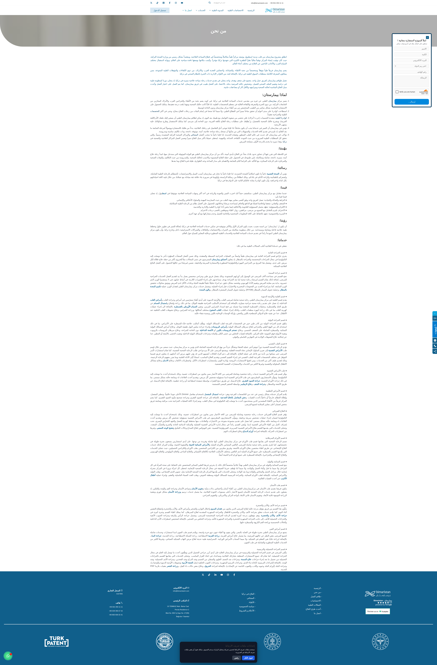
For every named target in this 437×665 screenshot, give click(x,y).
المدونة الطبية (218, 10)
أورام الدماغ (248, 431)
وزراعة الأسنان (174, 492)
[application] (210, 10)
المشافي (194, 135)
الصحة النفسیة (273, 174)
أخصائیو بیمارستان (219, 259)
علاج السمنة (246, 559)
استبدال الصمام (160, 303)
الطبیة (278, 118)
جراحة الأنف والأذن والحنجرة (274, 515)
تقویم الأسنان (197, 488)
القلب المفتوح (215, 310)
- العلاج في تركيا (248, 594)
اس (165, 193)
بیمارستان (272, 101)
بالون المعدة (204, 290)
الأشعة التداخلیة (206, 330)
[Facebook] (170, 3)
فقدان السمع (216, 509)
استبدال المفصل (211, 394)
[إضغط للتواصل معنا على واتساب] (8, 655)
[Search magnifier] (209, 2)
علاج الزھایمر (246, 384)
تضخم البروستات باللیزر (226, 330)
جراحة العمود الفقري (251, 381)
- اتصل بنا (318, 613)
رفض (236, 658)
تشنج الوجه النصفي (165, 428)
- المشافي (251, 598)
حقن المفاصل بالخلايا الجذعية (233, 397)
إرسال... (411, 102)
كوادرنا (284, 118)
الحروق (208, 566)
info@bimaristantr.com (181, 591)
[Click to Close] (427, 37)
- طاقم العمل (316, 596)
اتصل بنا (188, 10)
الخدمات (201, 10)
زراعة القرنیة (214, 536)
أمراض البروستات (218, 327)
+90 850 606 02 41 (116, 614)
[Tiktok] (157, 3)
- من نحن (318, 592)
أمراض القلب (156, 300)
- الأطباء (252, 602)
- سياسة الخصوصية (247, 606)
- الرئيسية (318, 588)
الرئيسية (251, 10)
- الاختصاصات (316, 601)
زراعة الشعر (172, 566)
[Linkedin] (164, 3)
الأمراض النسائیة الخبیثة (199, 445)
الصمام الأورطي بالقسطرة (186, 306)
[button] (218, 5)
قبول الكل (248, 658)
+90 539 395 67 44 (116, 610)
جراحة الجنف (259, 384)
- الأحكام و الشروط (247, 611)
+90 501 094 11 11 (116, 606)
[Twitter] (151, 3)
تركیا (285, 141)
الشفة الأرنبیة (187, 563)
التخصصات (154, 111)
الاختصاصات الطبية (235, 10)
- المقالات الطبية (315, 605)
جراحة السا (156, 536)
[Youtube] (182, 3)
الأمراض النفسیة (275, 350)
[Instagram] (228, 575)
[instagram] (176, 3)
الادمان (165, 360)
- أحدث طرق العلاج (314, 609)
